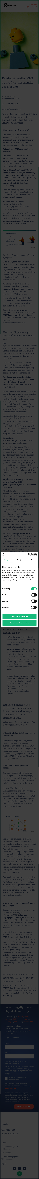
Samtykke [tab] (7, 560)
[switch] (34, 594)
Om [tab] (32, 560)
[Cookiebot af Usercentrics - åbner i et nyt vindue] (28, 554)
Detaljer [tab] (19, 560)
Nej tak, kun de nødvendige (19, 623)
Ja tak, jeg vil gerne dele (19, 616)
